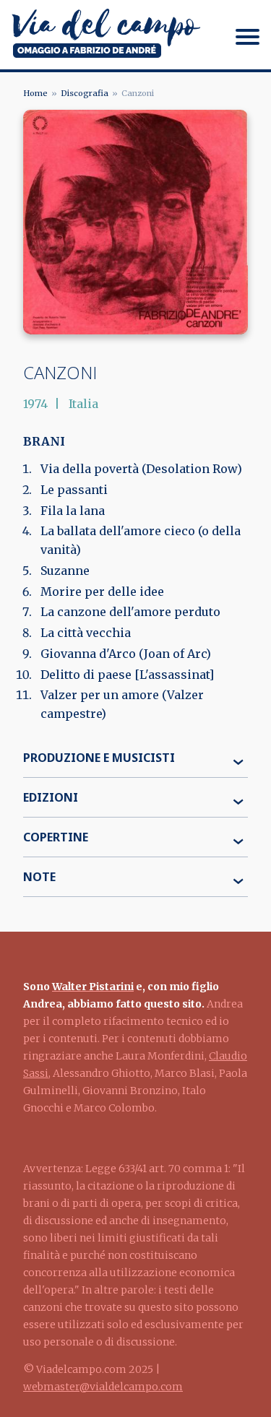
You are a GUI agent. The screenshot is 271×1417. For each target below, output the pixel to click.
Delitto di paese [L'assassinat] (127, 674)
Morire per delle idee (102, 591)
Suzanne (65, 570)
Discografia (84, 93)
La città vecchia (85, 632)
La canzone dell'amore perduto (130, 611)
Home (35, 93)
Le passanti (74, 489)
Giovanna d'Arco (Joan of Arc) (125, 653)
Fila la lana (72, 510)
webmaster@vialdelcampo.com (103, 1386)
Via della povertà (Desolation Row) (141, 469)
